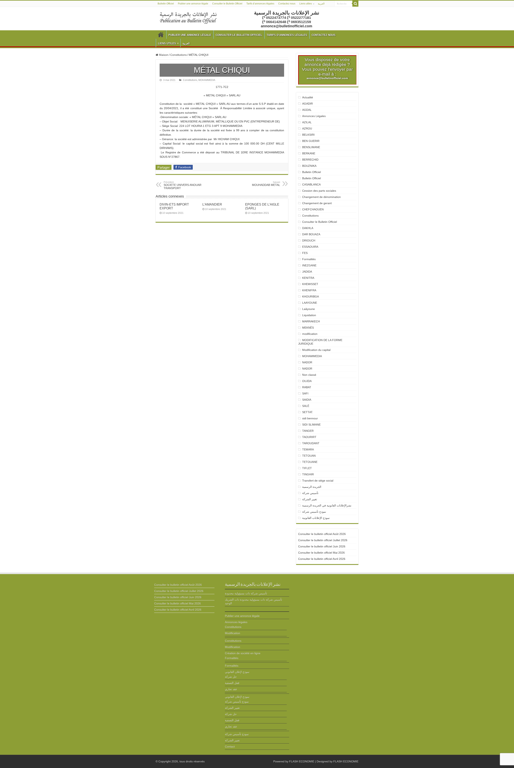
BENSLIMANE (311, 147)
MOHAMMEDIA (206, 80)
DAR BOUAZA (311, 234)
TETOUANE (309, 461)
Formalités (309, 259)
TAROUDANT (311, 443)
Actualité (307, 97)
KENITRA (308, 277)
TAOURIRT (310, 437)
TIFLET (307, 468)
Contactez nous (286, 3)
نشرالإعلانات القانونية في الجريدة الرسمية (326, 505)
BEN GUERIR (310, 141)
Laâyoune (308, 309)
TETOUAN (309, 455)
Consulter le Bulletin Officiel (227, 3)
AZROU (307, 128)
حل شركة (231, 676)
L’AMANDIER (212, 204)
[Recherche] (355, 4)
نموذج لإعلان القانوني (237, 671)
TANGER (308, 430)
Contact (230, 746)
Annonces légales (236, 622)
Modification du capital (316, 349)
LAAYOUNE (309, 302)
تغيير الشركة (309, 499)
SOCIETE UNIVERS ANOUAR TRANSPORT (182, 185)
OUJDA (307, 381)
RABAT (306, 387)
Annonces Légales (314, 116)
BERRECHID (310, 159)
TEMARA (309, 449)
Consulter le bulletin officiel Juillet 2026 (322, 540)
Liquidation (309, 315)
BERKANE (308, 153)
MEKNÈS (308, 327)
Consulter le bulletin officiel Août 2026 (322, 534)
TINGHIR (308, 474)
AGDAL (307, 109)
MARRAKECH (311, 321)
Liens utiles (305, 3)
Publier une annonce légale (193, 3)
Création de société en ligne (242, 653)
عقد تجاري (231, 689)
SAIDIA (306, 399)
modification (309, 333)
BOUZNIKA (309, 165)
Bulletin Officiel (166, 3)
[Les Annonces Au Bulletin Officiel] (188, 17)
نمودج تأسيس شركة (314, 511)
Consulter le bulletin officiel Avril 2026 (321, 558)
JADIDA (307, 271)
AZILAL (307, 122)
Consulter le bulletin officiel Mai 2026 (321, 552)
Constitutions (178, 54)
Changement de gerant (317, 203)
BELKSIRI (308, 134)
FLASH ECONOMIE (301, 761)
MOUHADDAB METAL (266, 183)
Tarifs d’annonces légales (260, 3)
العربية (321, 3)
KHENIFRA (309, 290)
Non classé (309, 374)
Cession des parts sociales (319, 190)
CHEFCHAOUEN (313, 209)
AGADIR (307, 103)
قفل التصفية (232, 682)
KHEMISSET (310, 284)
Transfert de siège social (317, 480)
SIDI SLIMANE (313, 424)
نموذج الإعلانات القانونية (316, 517)
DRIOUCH (308, 240)
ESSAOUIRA (310, 246)
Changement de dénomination (321, 197)
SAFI (305, 393)
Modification (232, 633)
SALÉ (305, 405)
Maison (163, 54)
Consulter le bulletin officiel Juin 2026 (321, 546)
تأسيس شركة (310, 493)
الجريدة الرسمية (311, 486)
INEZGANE (309, 265)
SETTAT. (307, 412)
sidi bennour (310, 418)
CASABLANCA (311, 184)
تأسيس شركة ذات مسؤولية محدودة (246, 593)
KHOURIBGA (310, 296)
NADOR (307, 362)
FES (305, 253)
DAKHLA (307, 228)
